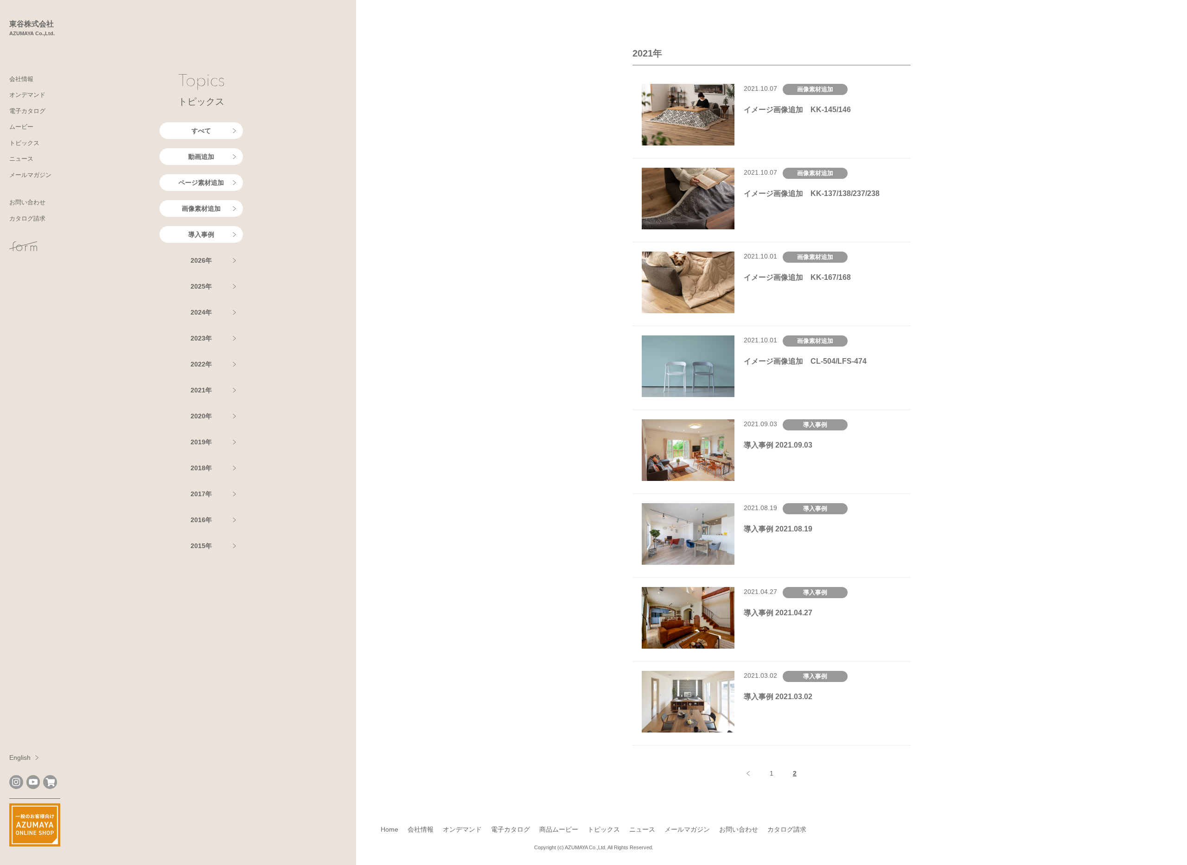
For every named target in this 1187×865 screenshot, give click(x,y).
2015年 (201, 545)
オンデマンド (27, 94)
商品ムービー (558, 829)
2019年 (201, 442)
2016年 (201, 520)
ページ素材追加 (201, 182)
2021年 (201, 390)
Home (389, 829)
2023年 (201, 338)
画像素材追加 (201, 208)
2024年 (201, 312)
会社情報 (21, 79)
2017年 (201, 494)
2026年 (201, 260)
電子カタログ (27, 110)
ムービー (21, 126)
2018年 (201, 468)
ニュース (21, 158)
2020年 (201, 416)
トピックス (24, 142)
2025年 (201, 286)
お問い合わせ (27, 202)
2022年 (201, 364)
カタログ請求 (27, 218)
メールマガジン (30, 174)
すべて (201, 130)
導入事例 (201, 234)
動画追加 (201, 156)
